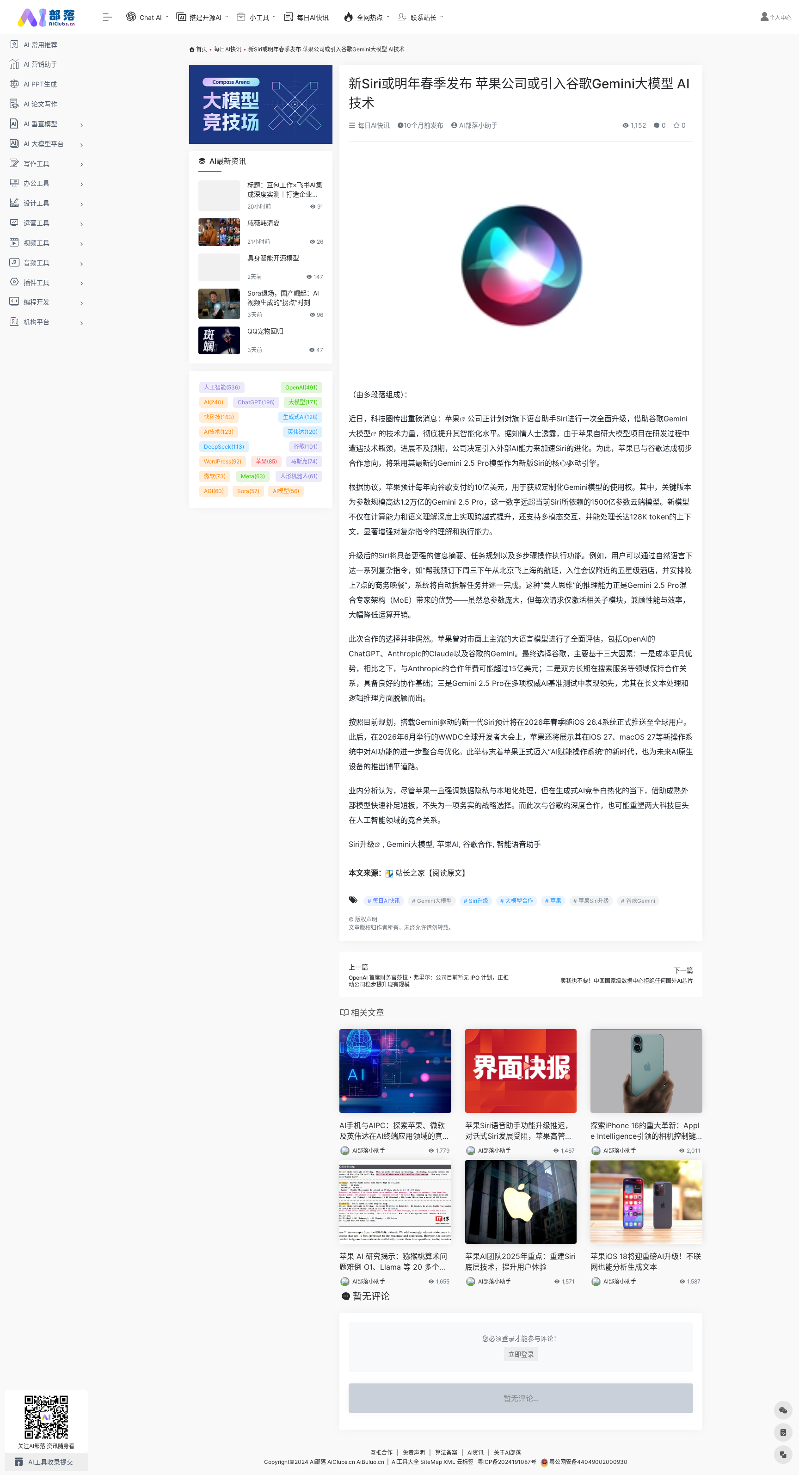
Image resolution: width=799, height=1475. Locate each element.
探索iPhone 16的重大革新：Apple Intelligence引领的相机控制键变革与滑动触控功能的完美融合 (645, 1131)
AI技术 (219, 431)
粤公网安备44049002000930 (587, 1461)
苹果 (452, 418)
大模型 (303, 402)
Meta (253, 476)
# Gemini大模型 (432, 900)
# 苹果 (553, 900)
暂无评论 (371, 1296)
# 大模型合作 (516, 900)
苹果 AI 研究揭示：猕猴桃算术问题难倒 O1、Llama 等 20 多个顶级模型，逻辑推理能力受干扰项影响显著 (394, 1262)
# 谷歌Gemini (638, 900)
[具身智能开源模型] (219, 267)
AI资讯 (475, 1452)
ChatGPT (256, 402)
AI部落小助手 (477, 125)
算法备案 (446, 1452)
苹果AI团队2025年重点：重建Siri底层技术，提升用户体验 (520, 1261)
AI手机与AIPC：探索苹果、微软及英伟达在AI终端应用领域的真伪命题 (394, 1131)
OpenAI (301, 387)
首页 (201, 49)
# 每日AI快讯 (384, 900)
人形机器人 (299, 476)
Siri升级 (362, 844)
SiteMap (431, 1461)
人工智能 (222, 387)
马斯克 (304, 461)
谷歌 (306, 446)
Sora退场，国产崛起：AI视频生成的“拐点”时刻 (283, 297)
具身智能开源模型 (273, 258)
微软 (215, 476)
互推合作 (381, 1452)
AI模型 (286, 491)
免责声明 (414, 1452)
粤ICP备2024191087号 (507, 1461)
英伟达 (303, 431)
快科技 (219, 416)
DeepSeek (224, 446)
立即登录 (521, 1354)
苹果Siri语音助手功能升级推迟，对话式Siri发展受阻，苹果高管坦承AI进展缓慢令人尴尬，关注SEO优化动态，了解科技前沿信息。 (520, 1131)
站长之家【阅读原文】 (432, 872)
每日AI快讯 (227, 49)
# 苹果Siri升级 (591, 900)
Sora (248, 491)
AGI (214, 491)
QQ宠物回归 (265, 331)
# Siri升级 (476, 900)
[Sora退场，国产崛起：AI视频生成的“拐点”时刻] (219, 304)
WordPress (222, 461)
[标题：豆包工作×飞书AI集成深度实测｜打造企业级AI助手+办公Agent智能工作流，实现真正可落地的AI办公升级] (219, 195)
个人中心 (780, 17)
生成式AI (300, 416)
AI (213, 402)
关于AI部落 (507, 1452)
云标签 (465, 1461)
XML (449, 1461)
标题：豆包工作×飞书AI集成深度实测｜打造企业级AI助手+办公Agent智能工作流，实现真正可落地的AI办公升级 (285, 190)
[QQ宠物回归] (219, 340)
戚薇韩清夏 (263, 223)
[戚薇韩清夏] (219, 232)
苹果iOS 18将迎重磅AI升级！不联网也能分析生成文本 (645, 1261)
